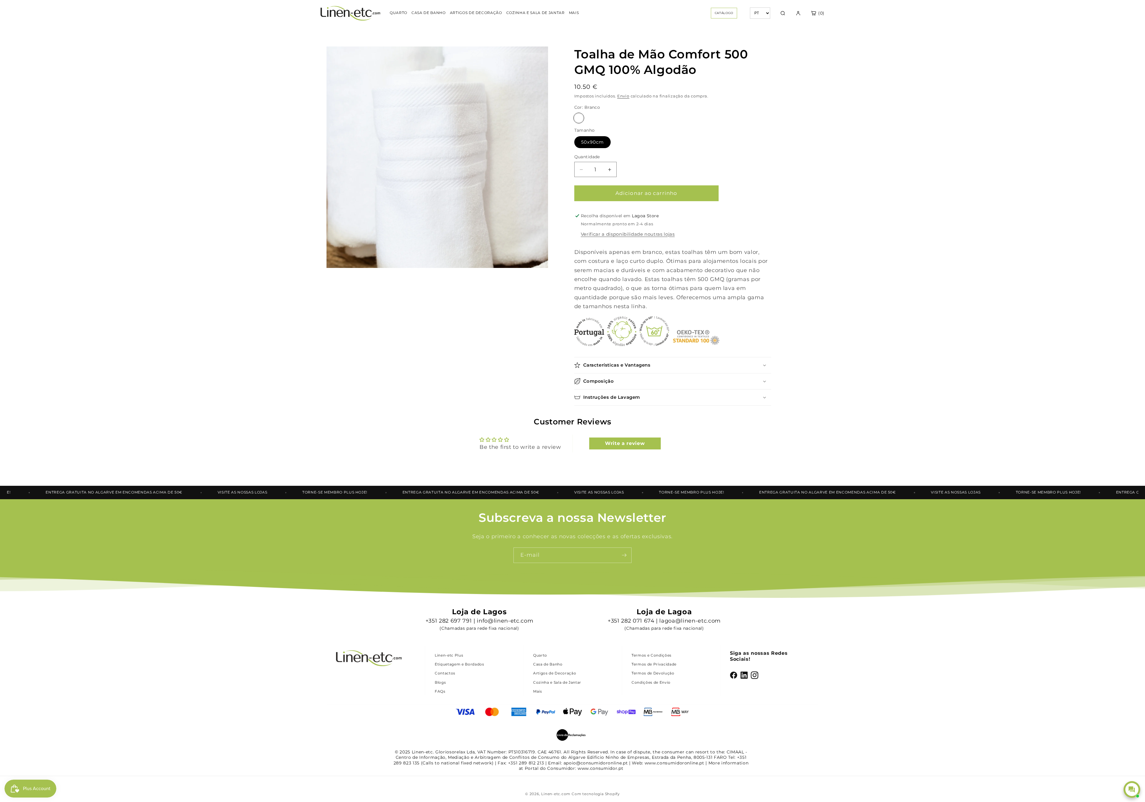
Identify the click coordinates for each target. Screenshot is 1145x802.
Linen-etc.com (555, 794)
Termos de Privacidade (654, 664)
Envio (623, 96)
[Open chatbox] (1132, 789)
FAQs (440, 691)
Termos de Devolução (653, 673)
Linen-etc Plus (449, 655)
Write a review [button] (625, 443)
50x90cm (592, 142)
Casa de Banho (548, 664)
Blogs (440, 682)
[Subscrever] (624, 555)
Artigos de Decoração (554, 673)
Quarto (540, 655)
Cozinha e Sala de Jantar (557, 682)
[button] (672, 365)
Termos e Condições (651, 655)
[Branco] (579, 118)
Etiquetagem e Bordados (459, 664)
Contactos (445, 673)
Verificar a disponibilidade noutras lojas (628, 234)
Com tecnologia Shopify (596, 794)
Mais (537, 691)
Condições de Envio (651, 682)
